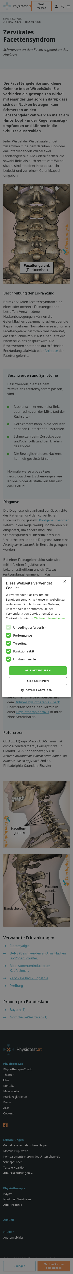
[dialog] (36, 637)
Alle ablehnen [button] (38, 681)
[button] (36, 690)
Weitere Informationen (49, 618)
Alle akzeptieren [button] (38, 670)
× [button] (64, 581)
